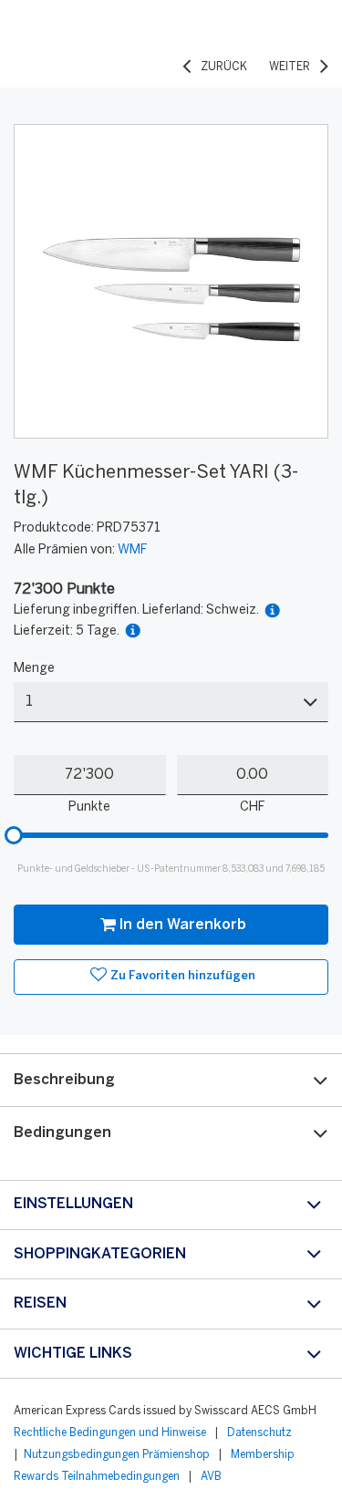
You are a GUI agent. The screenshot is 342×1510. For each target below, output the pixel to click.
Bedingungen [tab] (62, 1133)
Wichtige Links (73, 1353)
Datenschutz (259, 1433)
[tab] (171, 1080)
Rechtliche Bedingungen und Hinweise (110, 1433)
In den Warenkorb (182, 925)
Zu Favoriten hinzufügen (182, 976)
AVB (211, 1477)
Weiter (289, 67)
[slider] (14, 835)
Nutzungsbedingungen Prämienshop (117, 1455)
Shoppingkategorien (100, 1254)
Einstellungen (73, 1204)
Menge (34, 669)
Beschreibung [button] (64, 1080)
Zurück (224, 67)
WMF (132, 550)
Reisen (40, 1303)
